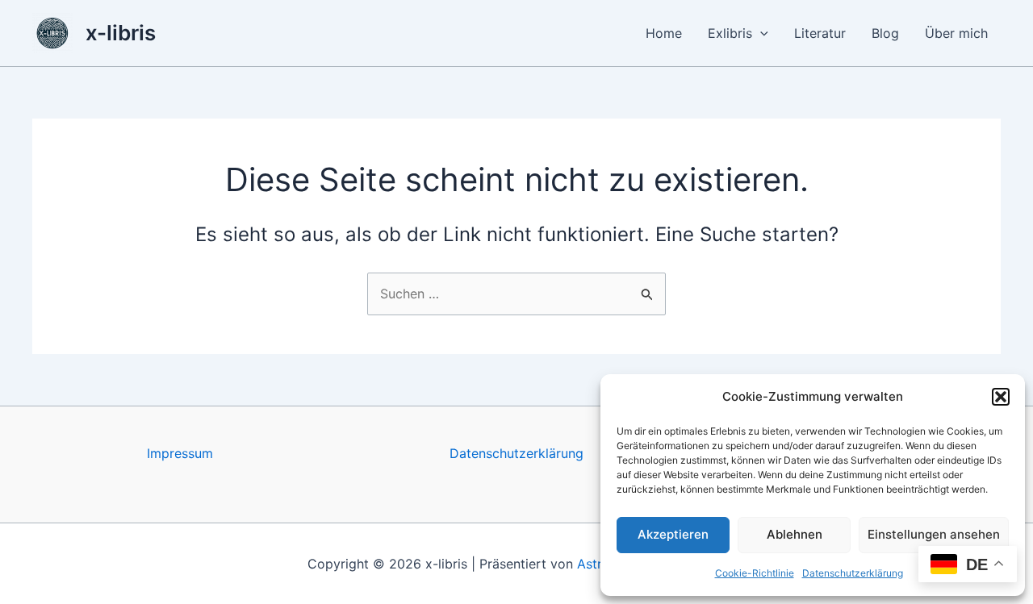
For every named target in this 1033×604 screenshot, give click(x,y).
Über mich (956, 33)
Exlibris (730, 33)
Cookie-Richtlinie (754, 573)
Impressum (180, 453)
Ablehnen (794, 534)
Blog (885, 33)
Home (664, 33)
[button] (1001, 397)
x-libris (121, 32)
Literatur (820, 33)
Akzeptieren (673, 534)
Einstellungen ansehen (934, 534)
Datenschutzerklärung (852, 573)
